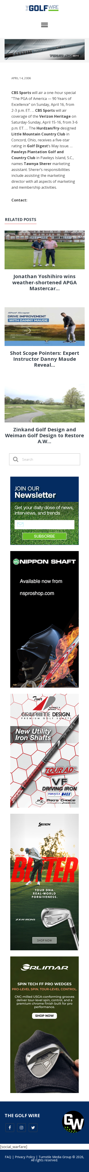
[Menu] (44, 25)
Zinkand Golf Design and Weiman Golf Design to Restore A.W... (44, 435)
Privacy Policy (25, 1157)
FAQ (8, 1157)
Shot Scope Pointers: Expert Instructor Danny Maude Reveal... (44, 358)
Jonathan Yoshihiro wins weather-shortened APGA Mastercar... (44, 282)
